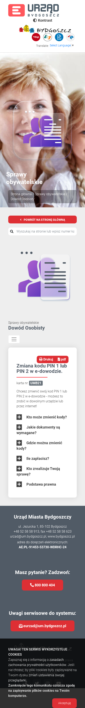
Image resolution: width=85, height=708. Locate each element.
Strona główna (21, 194)
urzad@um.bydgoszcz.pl (28, 536)
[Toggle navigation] (14, 339)
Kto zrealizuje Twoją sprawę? (38, 471)
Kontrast (45, 20)
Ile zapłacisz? (37, 458)
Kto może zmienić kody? (46, 417)
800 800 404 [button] (44, 585)
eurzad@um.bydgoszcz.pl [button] (44, 626)
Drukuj (47, 359)
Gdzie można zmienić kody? (39, 446)
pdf (63, 359)
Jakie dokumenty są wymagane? (38, 430)
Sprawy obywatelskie (50, 194)
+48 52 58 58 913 (26, 531)
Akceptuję (64, 703)
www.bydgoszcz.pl (61, 536)
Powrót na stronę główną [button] (44, 219)
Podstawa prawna (41, 484)
